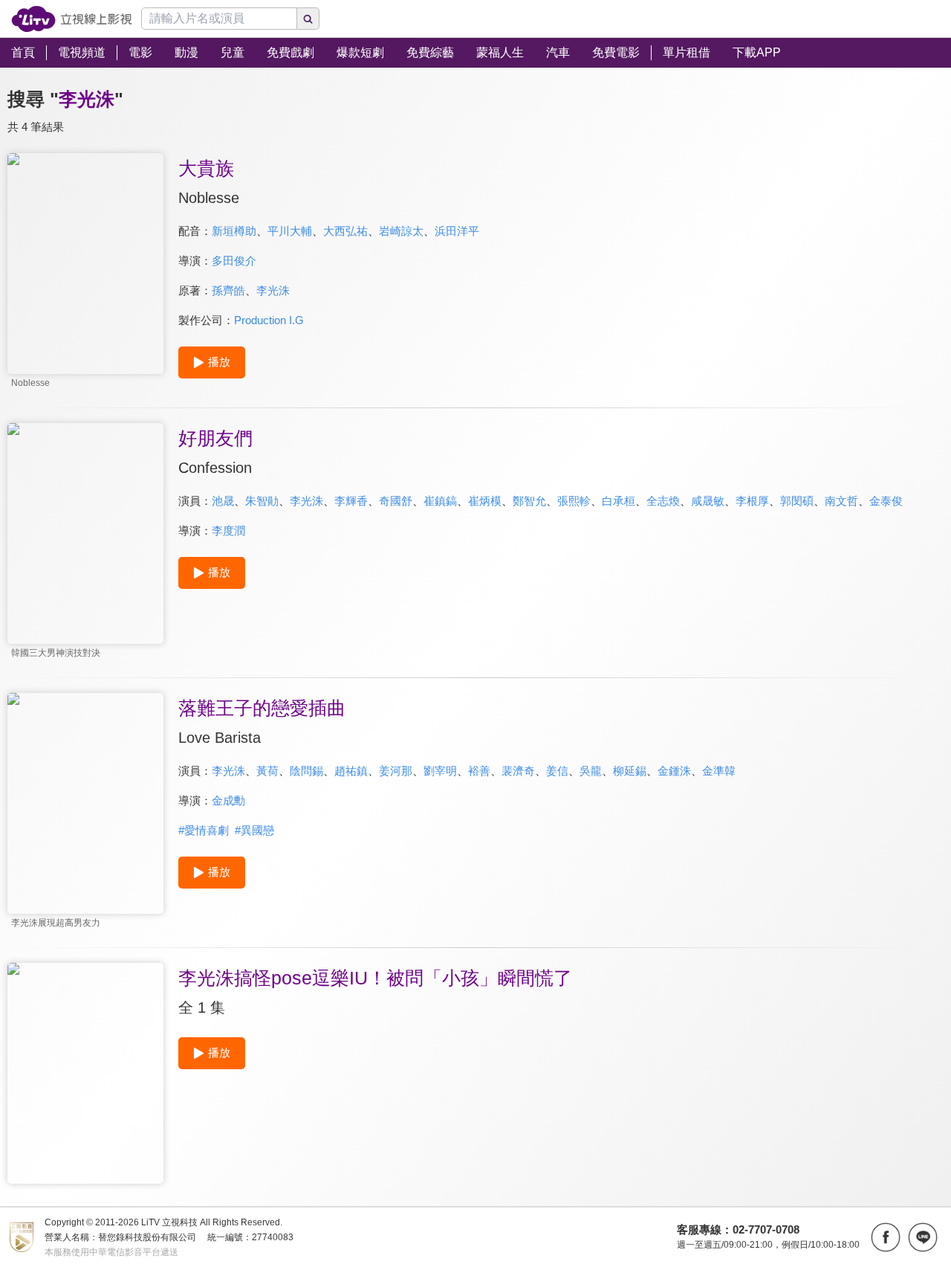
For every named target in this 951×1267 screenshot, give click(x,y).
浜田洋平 (457, 231)
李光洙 (273, 290)
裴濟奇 (518, 770)
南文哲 (841, 500)
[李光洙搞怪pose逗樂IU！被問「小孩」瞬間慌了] (85, 1073)
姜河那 (395, 770)
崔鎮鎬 (440, 500)
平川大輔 (289, 231)
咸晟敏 (707, 500)
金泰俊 (886, 500)
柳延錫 (629, 770)
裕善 (479, 770)
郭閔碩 (797, 500)
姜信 (557, 770)
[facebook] (885, 1237)
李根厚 (752, 500)
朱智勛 (262, 500)
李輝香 (351, 500)
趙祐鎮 (351, 770)
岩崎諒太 (401, 231)
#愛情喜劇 (203, 830)
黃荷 (267, 770)
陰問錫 (306, 770)
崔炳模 (485, 500)
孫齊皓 (228, 290)
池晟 (223, 500)
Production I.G (269, 320)
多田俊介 (234, 260)
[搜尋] (308, 18)
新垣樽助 (234, 231)
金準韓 (719, 770)
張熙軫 (574, 500)
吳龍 (591, 770)
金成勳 (228, 800)
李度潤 (228, 530)
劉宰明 (440, 770)
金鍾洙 (674, 770)
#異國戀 (254, 830)
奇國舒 (395, 500)
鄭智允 (529, 500)
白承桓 (618, 500)
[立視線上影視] (72, 19)
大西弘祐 (345, 231)
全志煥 (663, 500)
